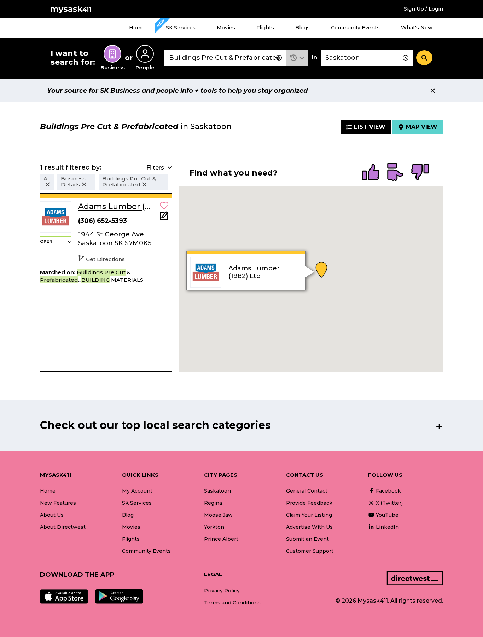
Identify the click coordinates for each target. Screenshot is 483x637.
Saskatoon (217, 491)
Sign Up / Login (423, 9)
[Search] (424, 57)
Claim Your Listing (309, 515)
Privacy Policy (222, 590)
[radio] (370, 173)
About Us (52, 515)
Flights (265, 27)
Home (137, 27)
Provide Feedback (309, 503)
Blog (128, 515)
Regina (213, 503)
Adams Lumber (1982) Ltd (254, 272)
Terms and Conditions (232, 602)
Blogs (302, 27)
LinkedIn (386, 527)
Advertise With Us (309, 527)
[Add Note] (164, 217)
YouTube (386, 515)
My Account (137, 491)
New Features (58, 503)
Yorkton (214, 527)
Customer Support (309, 551)
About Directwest (63, 527)
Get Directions (105, 259)
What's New (416, 27)
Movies (226, 27)
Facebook (387, 491)
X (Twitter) (388, 503)
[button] (297, 58)
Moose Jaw (218, 515)
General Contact (306, 491)
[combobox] (225, 58)
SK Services (181, 27)
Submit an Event (307, 539)
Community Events (355, 27)
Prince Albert (221, 539)
